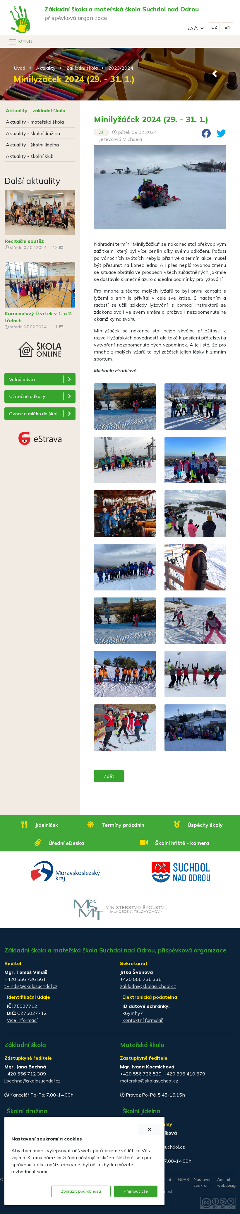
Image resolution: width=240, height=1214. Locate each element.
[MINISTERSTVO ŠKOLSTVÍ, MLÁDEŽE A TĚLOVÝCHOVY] (120, 909)
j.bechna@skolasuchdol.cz (32, 1081)
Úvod (19, 68)
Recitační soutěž (24, 241)
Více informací (22, 1020)
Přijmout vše (136, 1191)
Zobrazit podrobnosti (81, 1191)
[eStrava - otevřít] (40, 437)
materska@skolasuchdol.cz (149, 1081)
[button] (195, 27)
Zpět (109, 776)
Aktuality (46, 68)
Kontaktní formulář (142, 1020)
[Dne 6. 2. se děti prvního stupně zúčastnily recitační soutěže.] (40, 212)
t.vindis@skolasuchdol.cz (30, 986)
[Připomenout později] (149, 1129)
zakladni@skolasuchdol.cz (148, 986)
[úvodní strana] (20, 8)
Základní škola (82, 68)
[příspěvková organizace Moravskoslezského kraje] (65, 871)
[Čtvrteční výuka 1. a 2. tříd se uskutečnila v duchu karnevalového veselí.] (40, 284)
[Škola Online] (40, 357)
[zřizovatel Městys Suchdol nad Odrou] (181, 872)
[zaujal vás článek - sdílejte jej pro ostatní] (204, 135)
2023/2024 (120, 68)
